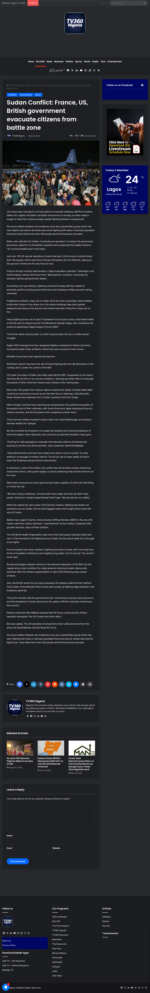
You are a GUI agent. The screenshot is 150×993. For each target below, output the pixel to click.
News (49, 61)
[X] (27, 684)
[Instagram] (45, 716)
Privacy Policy (9, 945)
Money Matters (59, 953)
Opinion (105, 921)
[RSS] (28, 933)
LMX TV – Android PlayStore (15, 965)
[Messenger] (76, 684)
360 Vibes (57, 976)
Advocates (57, 957)
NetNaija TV (7, 970)
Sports (78, 61)
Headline (20, 85)
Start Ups (56, 948)
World (87, 61)
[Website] (27, 716)
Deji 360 (56, 921)
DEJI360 (40, 61)
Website (56, 848)
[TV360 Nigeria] (75, 23)
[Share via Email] (83, 684)
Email (10, 848)
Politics (69, 61)
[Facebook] (20, 684)
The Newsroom (59, 944)
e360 (54, 971)
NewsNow (57, 939)
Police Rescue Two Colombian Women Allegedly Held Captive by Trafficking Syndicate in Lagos (83, 3)
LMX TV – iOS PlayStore (13, 961)
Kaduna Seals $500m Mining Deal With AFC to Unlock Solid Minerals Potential (50, 762)
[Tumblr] (41, 684)
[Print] (90, 684)
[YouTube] (42, 716)
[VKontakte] (62, 684)
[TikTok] (21, 933)
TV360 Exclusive (60, 935)
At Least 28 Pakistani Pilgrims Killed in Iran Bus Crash (20, 761)
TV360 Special (59, 930)
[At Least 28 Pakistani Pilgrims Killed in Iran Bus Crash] (20, 748)
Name (10, 835)
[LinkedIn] (34, 684)
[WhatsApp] (25, 933)
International (26, 95)
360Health (57, 962)
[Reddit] (55, 684)
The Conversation (60, 926)
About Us (6, 941)
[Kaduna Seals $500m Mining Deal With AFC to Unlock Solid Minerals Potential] (51, 748)
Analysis (56, 966)
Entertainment (115, 61)
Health (95, 61)
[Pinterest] (48, 684)
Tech (103, 61)
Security (106, 926)
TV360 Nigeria (18, 136)
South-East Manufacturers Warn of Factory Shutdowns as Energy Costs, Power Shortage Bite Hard (81, 764)
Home (31, 61)
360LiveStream (59, 917)
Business (59, 61)
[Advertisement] (75, 46)
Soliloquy (106, 917)
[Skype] (69, 684)
